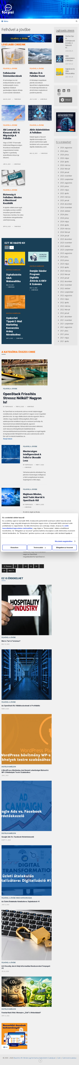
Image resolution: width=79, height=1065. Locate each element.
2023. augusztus (66, 253)
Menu (6, 21)
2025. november (66, 176)
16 (36, 566)
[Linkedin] (63, 91)
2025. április (64, 193)
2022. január (64, 313)
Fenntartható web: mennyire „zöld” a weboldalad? (21, 1013)
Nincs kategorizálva (24, 898)
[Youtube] (68, 91)
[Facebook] (59, 91)
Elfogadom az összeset (64, 547)
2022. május (64, 299)
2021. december (66, 316)
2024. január (64, 235)
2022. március (65, 306)
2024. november (66, 207)
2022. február (65, 309)
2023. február (65, 274)
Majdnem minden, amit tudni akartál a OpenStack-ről (34, 497)
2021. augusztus (66, 327)
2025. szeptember (66, 179)
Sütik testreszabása (69, 1058)
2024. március (65, 228)
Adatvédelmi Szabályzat (47, 1058)
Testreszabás (38, 547)
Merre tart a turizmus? (11, 641)
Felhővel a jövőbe (10, 68)
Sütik (59, 1058)
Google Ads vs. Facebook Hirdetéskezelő (18, 837)
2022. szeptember (66, 292)
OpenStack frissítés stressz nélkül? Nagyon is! (22, 398)
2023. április (64, 267)
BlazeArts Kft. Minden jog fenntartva (26, 1058)
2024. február (65, 232)
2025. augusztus (66, 183)
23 (4, 570)
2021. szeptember (66, 324)
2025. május (64, 190)
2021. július (64, 331)
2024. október (65, 211)
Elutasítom (14, 547)
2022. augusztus (66, 295)
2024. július (64, 214)
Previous (8, 566)
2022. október (65, 288)
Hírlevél (68, 100)
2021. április (64, 341)
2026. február (65, 169)
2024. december (66, 204)
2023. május (64, 264)
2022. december (66, 281)
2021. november (66, 320)
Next (10, 570)
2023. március (65, 271)
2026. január (64, 172)
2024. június (64, 218)
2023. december (66, 239)
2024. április (64, 225)
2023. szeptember (66, 250)
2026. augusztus (66, 147)
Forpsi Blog (9, 406)
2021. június (64, 334)
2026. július (64, 151)
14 (25, 566)
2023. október (65, 246)
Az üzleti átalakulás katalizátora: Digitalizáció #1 (21, 902)
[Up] (40, 1061)
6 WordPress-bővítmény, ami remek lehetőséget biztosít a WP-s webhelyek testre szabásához (25, 771)
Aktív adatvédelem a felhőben (70, 58)
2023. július (64, 257)
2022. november (66, 285)
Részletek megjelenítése (63, 541)
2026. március (65, 165)
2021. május (64, 338)
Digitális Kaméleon (13, 270)
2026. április (64, 162)
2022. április (64, 302)
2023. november (66, 243)
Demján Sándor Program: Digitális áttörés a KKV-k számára (38, 277)
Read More (7, 439)
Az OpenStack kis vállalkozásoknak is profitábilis (21, 706)
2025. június (64, 186)
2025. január (64, 200)
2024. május (64, 221)
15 (31, 566)
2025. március (65, 197)
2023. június (64, 260)
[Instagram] (59, 94)
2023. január (64, 278)
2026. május (64, 158)
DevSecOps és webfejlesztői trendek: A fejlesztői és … (70, 42)
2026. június (64, 154)
